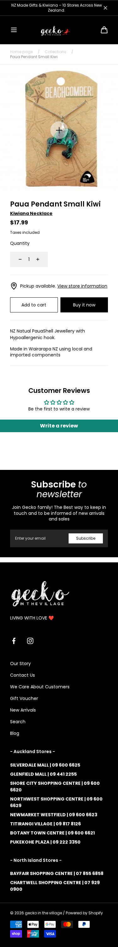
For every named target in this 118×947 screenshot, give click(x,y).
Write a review (59, 425)
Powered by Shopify (84, 913)
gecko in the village (43, 913)
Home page (21, 51)
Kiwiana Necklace (31, 213)
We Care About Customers (40, 687)
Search (17, 722)
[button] (14, 30)
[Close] (105, 7)
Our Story (20, 663)
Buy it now (84, 305)
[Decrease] (16, 259)
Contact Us (22, 675)
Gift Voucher (24, 698)
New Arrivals (23, 710)
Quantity (20, 243)
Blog (14, 733)
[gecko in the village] (59, 29)
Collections (55, 51)
